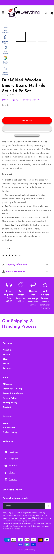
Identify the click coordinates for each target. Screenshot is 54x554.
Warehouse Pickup (13, 388)
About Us (8, 349)
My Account (9, 427)
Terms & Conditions (13, 393)
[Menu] (3, 12)
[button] (27, 128)
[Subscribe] (48, 506)
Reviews (7, 368)
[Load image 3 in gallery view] (42, 37)
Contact (7, 407)
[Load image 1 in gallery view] (20, 37)
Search (6, 354)
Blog (5, 359)
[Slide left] (12, 37)
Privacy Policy (10, 402)
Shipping (5, 95)
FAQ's (6, 363)
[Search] (44, 12)
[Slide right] (51, 37)
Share (7, 248)
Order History (10, 432)
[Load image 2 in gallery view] (31, 37)
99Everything (30, 550)
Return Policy (10, 397)
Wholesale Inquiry (12, 489)
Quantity (5, 105)
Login (6, 423)
